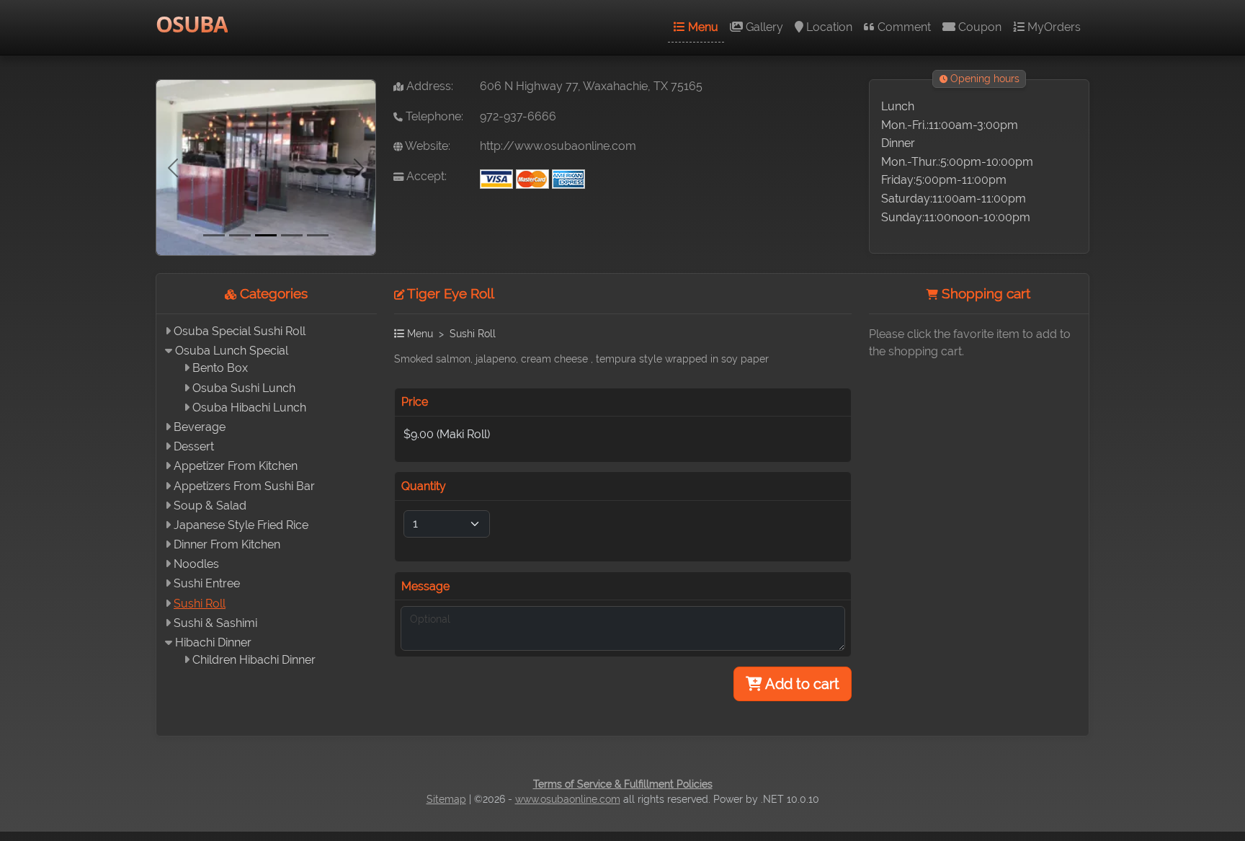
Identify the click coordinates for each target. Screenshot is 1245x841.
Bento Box (220, 368)
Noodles (196, 564)
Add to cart (800, 684)
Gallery (763, 27)
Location (827, 27)
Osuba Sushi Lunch (243, 388)
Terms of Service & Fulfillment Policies (623, 784)
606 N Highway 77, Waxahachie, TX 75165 (591, 86)
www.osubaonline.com (567, 799)
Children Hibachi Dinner (254, 660)
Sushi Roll (200, 603)
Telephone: (433, 116)
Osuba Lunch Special (231, 350)
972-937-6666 (518, 116)
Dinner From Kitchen (227, 544)
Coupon (978, 27)
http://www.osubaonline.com (558, 146)
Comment (903, 27)
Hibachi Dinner (213, 642)
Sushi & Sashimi (215, 623)
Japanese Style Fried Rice (241, 525)
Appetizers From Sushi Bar (244, 486)
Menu (701, 27)
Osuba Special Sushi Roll (239, 331)
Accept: (425, 176)
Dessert (194, 446)
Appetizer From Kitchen (236, 466)
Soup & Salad (210, 505)
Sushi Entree (207, 583)
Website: (426, 146)
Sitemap (446, 799)
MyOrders (1053, 27)
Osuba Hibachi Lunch (249, 407)
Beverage (200, 427)
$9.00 (446, 434)
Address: (428, 86)
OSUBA (192, 24)
